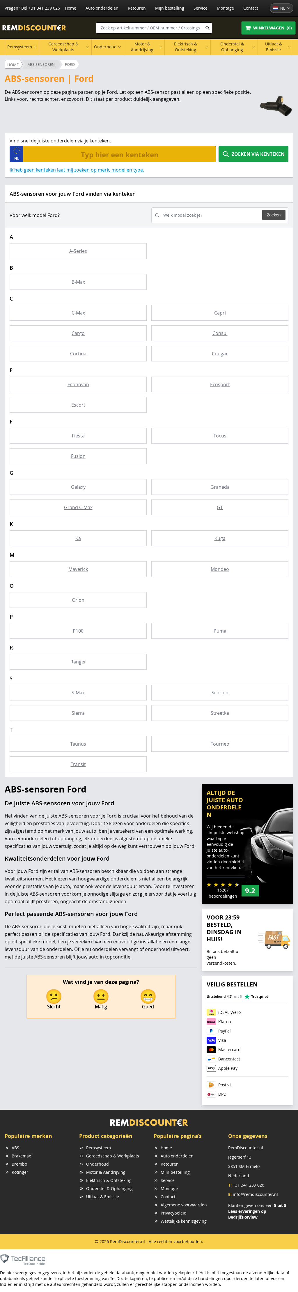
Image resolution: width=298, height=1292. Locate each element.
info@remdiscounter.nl (255, 1194)
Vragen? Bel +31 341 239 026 (32, 8)
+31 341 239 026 (248, 1185)
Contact (250, 8)
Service (200, 8)
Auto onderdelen (102, 8)
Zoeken (274, 215)
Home (70, 8)
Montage (225, 8)
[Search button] (207, 28)
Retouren (137, 8)
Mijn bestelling (169, 8)
